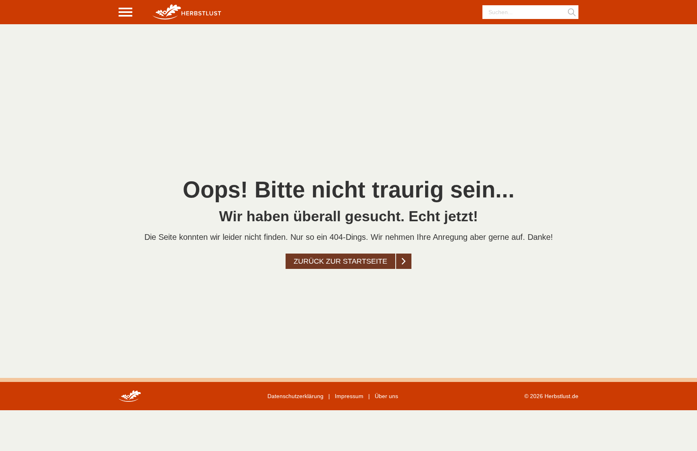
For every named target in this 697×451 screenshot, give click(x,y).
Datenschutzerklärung (295, 396)
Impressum (349, 396)
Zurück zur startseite (340, 261)
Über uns (386, 396)
